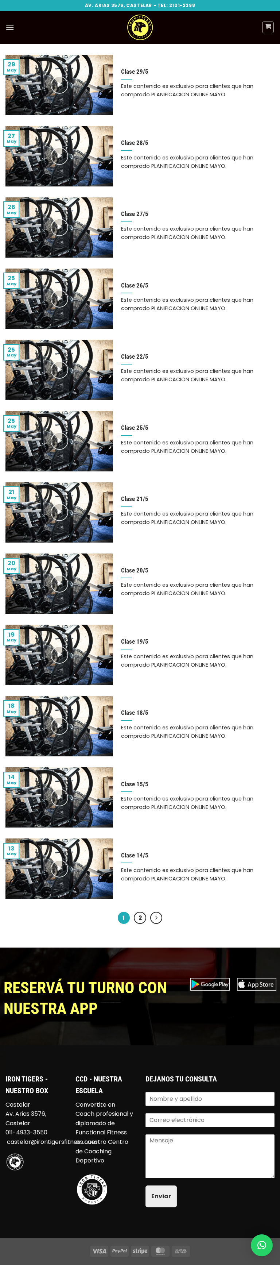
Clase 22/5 (134, 356)
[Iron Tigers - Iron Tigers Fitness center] (140, 27)
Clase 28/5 (134, 142)
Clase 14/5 (134, 855)
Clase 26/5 (134, 285)
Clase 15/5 (134, 784)
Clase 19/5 (134, 641)
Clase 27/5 (134, 214)
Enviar (161, 1196)
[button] (9, 27)
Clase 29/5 (134, 71)
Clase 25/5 (134, 427)
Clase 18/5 (134, 712)
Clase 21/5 (134, 498)
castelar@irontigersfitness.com (52, 1142)
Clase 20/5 (134, 570)
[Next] (156, 918)
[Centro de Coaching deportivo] (91, 1189)
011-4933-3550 (26, 1132)
